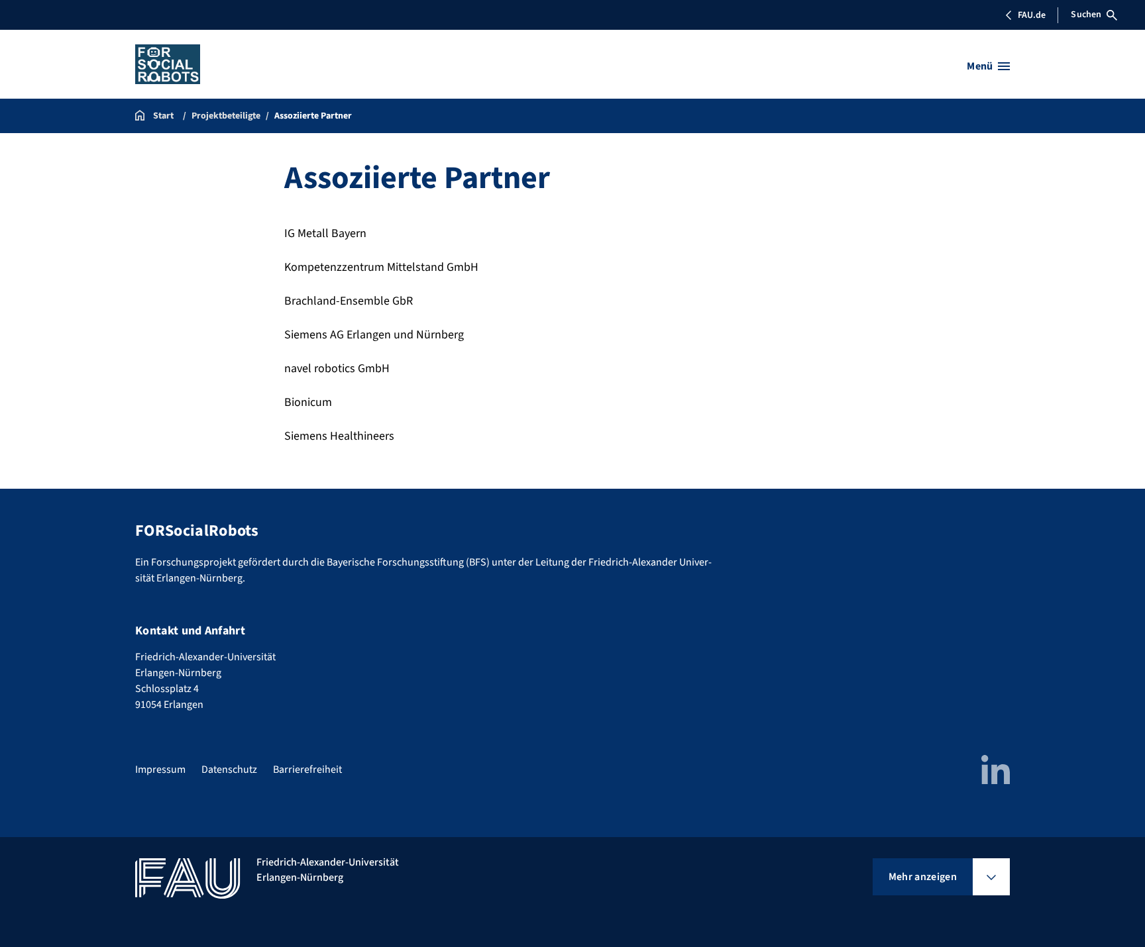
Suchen (1086, 14)
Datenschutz (229, 769)
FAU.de (1032, 15)
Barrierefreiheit (307, 769)
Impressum (160, 769)
